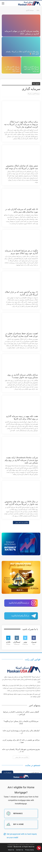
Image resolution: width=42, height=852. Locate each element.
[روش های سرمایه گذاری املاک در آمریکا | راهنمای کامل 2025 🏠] (20, 47)
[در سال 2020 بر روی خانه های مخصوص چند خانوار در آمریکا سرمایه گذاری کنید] (26, 490)
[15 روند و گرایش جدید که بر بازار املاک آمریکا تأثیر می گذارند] (26, 281)
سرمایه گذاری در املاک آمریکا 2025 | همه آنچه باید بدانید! (31, 69)
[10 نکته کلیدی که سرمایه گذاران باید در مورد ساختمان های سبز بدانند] (26, 198)
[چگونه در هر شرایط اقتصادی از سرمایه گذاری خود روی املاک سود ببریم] (26, 239)
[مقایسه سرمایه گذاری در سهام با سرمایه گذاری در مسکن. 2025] (21, 25)
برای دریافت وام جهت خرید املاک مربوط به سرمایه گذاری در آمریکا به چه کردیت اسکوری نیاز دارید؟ (21, 124)
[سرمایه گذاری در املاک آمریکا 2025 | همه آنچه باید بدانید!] (30, 65)
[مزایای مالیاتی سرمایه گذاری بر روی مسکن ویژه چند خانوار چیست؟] (26, 363)
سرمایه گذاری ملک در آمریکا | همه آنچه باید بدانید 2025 (12, 69)
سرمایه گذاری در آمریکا (33, 93)
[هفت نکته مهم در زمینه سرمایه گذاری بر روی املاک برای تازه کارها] (26, 405)
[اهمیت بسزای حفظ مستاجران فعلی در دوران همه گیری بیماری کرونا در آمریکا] (26, 322)
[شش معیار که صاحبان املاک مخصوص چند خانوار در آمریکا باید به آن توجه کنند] (26, 154)
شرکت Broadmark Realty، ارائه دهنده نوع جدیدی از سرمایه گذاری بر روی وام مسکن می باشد (21, 460)
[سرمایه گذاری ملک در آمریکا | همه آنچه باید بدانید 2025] (11, 65)
